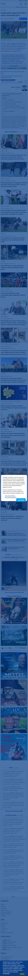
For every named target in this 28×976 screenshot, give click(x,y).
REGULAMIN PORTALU (10, 496)
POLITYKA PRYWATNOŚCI (11, 497)
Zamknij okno (21, 500)
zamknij (22, 974)
